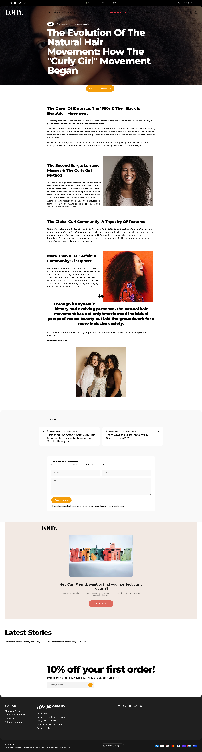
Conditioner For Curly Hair (49, 724)
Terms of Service (113, 506)
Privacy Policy (97, 506)
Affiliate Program (13, 722)
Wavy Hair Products (46, 721)
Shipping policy (39, 747)
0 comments (54, 419)
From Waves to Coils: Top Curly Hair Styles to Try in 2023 (127, 436)
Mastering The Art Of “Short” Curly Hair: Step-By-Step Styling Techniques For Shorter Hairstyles (71, 438)
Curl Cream (42, 713)
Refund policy (9, 747)
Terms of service (29, 747)
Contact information (52, 747)
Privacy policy (19, 747)
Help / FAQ (10, 718)
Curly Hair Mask (44, 728)
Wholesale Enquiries (15, 715)
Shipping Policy (12, 711)
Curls (50, 24)
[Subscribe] (90, 685)
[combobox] (187, 3)
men (90, 198)
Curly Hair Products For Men (51, 717)
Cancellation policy (64, 747)
